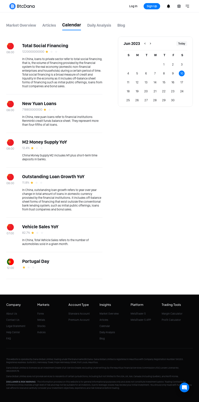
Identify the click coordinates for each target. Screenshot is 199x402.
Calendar (105, 326)
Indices (41, 332)
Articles (104, 319)
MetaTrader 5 (138, 313)
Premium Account (79, 319)
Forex (40, 313)
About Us (11, 313)
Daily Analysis (107, 332)
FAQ (8, 338)
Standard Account (79, 313)
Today (181, 43)
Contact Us (12, 319)
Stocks (41, 326)
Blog (102, 338)
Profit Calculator (171, 319)
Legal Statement (15, 326)
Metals (41, 319)
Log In (133, 6)
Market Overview (109, 313)
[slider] (52, 52)
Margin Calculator (172, 313)
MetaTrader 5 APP (141, 319)
